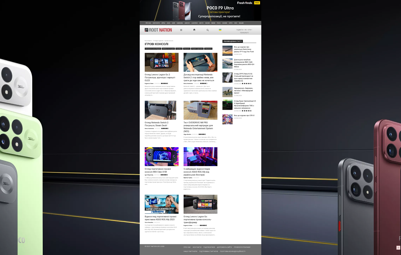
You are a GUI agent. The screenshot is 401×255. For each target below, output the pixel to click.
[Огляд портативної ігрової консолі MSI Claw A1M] (162, 156)
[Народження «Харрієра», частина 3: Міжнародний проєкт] (227, 92)
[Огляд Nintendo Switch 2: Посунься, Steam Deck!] (162, 110)
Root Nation (148, 41)
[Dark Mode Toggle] (398, 248)
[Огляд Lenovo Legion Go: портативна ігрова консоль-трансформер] (200, 204)
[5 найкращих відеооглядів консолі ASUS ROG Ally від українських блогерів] (200, 156)
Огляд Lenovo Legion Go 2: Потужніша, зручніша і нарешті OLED (160, 77)
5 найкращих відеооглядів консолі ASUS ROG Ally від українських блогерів (197, 172)
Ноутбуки (179, 48)
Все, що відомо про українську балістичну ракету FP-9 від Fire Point (244, 49)
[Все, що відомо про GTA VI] (227, 119)
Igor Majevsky (149, 175)
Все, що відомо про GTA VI (244, 115)
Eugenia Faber (149, 83)
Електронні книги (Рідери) (153, 48)
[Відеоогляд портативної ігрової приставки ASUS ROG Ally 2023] (162, 204)
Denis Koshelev (188, 83)
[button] (208, 30)
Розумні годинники (197, 48)
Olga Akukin (187, 134)
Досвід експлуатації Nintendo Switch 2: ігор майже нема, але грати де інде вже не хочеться (199, 77)
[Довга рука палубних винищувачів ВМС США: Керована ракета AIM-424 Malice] (227, 63)
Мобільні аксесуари (168, 48)
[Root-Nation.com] (158, 30)
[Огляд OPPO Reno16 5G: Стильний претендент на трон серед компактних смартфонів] (227, 77)
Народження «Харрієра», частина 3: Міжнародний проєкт (243, 90)
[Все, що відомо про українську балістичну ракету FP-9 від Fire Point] (227, 51)
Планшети (187, 48)
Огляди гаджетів (158, 41)
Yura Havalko (149, 222)
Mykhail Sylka (188, 177)
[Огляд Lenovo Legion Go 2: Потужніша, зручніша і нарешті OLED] (162, 62)
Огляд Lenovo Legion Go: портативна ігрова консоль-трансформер (198, 219)
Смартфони (208, 48)
